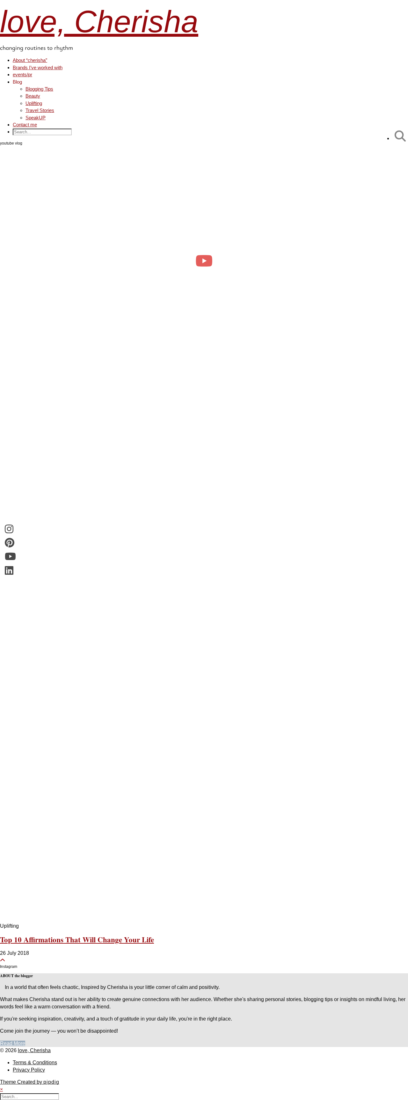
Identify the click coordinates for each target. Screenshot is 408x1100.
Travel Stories (40, 110)
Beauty (33, 96)
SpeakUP (36, 117)
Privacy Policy (29, 1070)
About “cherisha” (30, 60)
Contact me (25, 124)
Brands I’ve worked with (37, 67)
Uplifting (34, 103)
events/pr (22, 74)
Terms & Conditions (35, 1062)
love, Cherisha (99, 21)
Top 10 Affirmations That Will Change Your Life (77, 939)
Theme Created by (29, 1082)
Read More (12, 1043)
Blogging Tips (39, 89)
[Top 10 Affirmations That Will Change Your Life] (204, 649)
